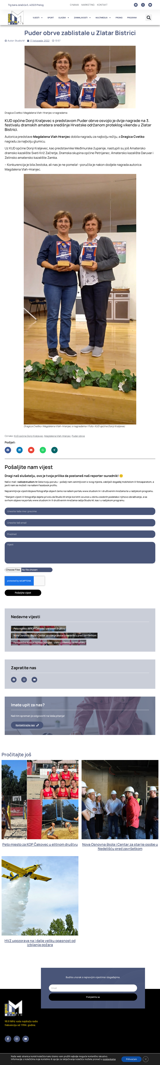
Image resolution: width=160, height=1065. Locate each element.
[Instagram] (143, 5)
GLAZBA (62, 17)
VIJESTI (36, 17)
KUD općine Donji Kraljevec (28, 436)
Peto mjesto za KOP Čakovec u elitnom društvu (40, 844)
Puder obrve (78, 436)
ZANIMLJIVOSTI (81, 17)
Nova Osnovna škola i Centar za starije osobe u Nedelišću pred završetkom (120, 846)
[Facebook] (136, 5)
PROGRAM (132, 17)
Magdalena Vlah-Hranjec (57, 436)
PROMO (119, 17)
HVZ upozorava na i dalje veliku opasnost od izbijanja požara (40, 942)
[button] (148, 17)
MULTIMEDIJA (102, 17)
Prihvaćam (131, 1059)
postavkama (109, 1059)
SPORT (51, 17)
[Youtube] (150, 5)
